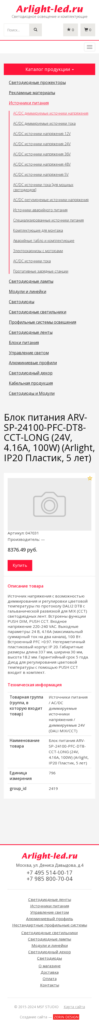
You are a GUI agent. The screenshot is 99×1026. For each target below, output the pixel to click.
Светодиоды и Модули (32, 393)
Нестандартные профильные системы (49, 924)
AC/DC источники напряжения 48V (42, 164)
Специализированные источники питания (48, 220)
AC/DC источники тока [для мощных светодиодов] (43, 187)
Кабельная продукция (31, 383)
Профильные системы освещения (42, 322)
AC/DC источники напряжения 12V (42, 133)
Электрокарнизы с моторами (38, 250)
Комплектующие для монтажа (38, 230)
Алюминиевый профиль (49, 918)
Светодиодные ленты (31, 332)
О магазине (50, 965)
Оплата (50, 978)
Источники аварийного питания (40, 209)
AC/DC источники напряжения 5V (41, 174)
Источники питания (29, 103)
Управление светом (29, 353)
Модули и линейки (27, 291)
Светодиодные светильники (37, 312)
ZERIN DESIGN (66, 1017)
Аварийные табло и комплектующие (43, 240)
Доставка (50, 972)
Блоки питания (24, 342)
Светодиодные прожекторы (37, 82)
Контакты (49, 984)
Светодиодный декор (31, 373)
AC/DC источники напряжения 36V (42, 154)
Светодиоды (21, 301)
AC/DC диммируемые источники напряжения (50, 113)
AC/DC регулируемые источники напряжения (51, 199)
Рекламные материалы (32, 92)
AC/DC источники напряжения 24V (42, 143)
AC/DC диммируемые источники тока (44, 123)
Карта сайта (74, 1006)
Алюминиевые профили (33, 362)
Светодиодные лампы (31, 281)
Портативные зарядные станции (40, 271)
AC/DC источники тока (32, 261)
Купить (20, 565)
